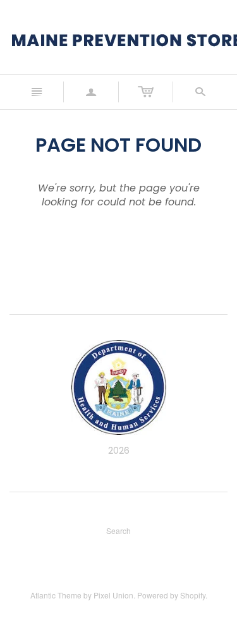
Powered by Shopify (171, 595)
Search (118, 530)
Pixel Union (113, 595)
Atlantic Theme (56, 595)
